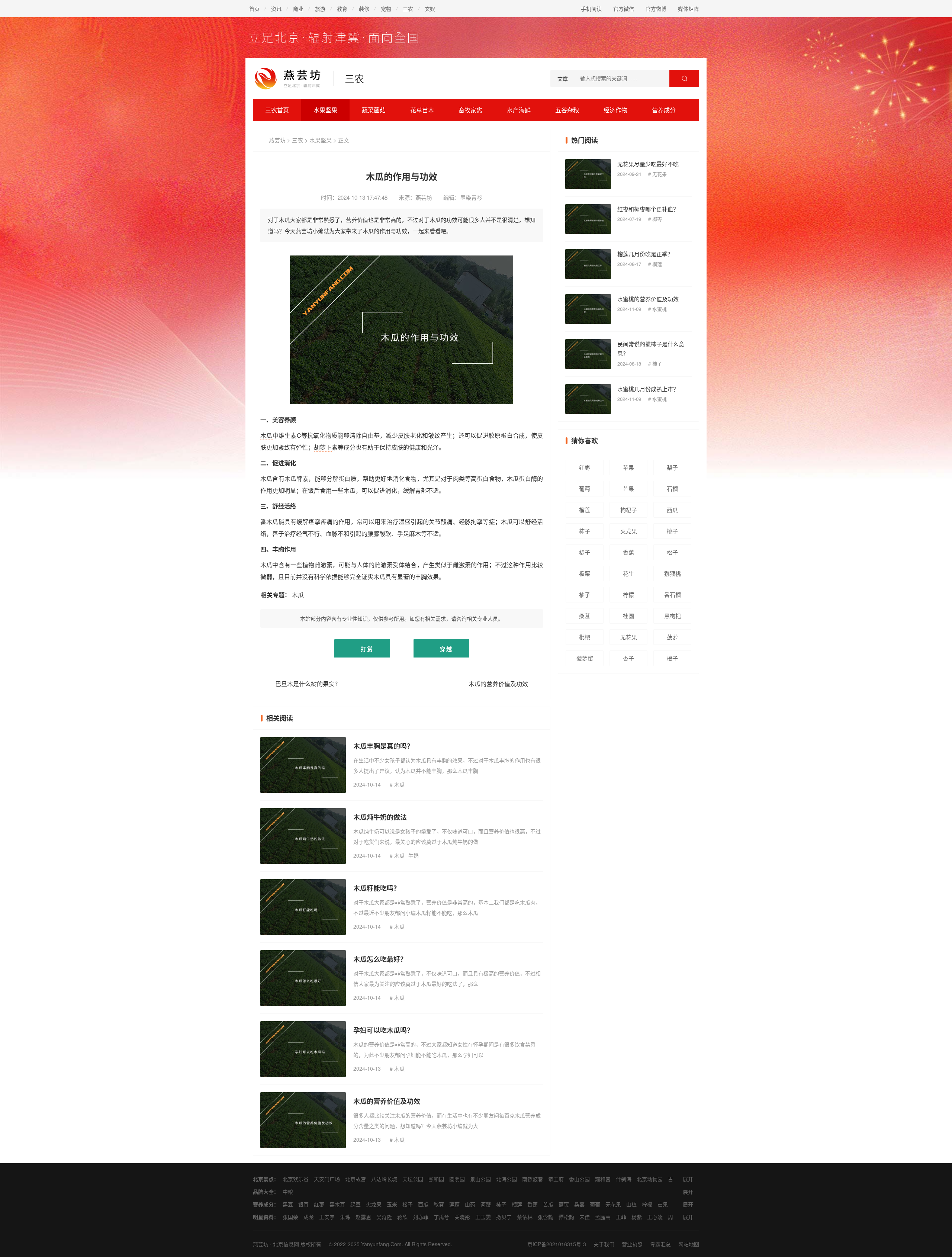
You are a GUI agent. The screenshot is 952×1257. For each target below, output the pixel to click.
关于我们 (604, 1244)
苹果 (628, 467)
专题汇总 (660, 1244)
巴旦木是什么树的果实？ (308, 683)
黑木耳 (337, 1204)
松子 (672, 552)
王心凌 (655, 1217)
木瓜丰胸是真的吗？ (383, 746)
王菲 (621, 1217)
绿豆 (355, 1204)
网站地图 (688, 1244)
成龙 (308, 1217)
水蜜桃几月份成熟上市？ (648, 389)
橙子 (672, 658)
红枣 (584, 467)
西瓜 (672, 510)
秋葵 (439, 1204)
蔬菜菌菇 (374, 110)
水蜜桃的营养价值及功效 (648, 299)
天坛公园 (412, 1179)
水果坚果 (325, 110)
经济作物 (615, 110)
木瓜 (266, 435)
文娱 (430, 8)
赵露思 (363, 1217)
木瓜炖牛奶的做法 (380, 817)
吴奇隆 (384, 1217)
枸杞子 (628, 510)
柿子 (657, 363)
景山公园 (480, 1179)
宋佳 (584, 1217)
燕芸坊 (277, 140)
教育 (342, 8)
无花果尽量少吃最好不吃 (648, 164)
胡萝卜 (323, 447)
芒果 (628, 488)
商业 (298, 8)
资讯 (276, 8)
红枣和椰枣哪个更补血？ (648, 209)
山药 (470, 1204)
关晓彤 (462, 1217)
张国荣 (290, 1217)
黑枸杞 (672, 616)
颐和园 (436, 1179)
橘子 (584, 552)
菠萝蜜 (584, 658)
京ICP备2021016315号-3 (556, 1244)
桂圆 (628, 616)
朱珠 (345, 1217)
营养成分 (664, 110)
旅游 (320, 8)
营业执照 (632, 1244)
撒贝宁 (504, 1217)
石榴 (672, 488)
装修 (364, 8)
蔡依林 (525, 1217)
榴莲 (657, 263)
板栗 (584, 573)
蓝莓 (564, 1204)
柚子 (584, 594)
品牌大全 (263, 1191)
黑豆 (288, 1204)
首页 (254, 8)
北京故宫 (355, 1179)
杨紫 (636, 1217)
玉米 (392, 1204)
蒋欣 (402, 1217)
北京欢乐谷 (296, 1179)
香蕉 (628, 552)
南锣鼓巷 (532, 1179)
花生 (628, 573)
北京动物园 (650, 1179)
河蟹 (485, 1204)
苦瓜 (548, 1204)
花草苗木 (422, 110)
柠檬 (628, 594)
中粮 (288, 1191)
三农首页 (277, 110)
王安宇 (327, 1217)
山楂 (631, 1204)
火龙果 (628, 531)
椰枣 (657, 218)
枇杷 (584, 637)
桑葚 (584, 616)
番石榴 (672, 594)
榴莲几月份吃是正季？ (645, 254)
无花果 (659, 173)
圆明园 (457, 1179)
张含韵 (545, 1217)
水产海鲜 (519, 110)
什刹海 (623, 1179)
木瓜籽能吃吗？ (376, 888)
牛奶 (413, 855)
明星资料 (263, 1217)
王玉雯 (483, 1217)
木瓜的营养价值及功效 (498, 683)
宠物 (386, 8)
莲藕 (454, 1204)
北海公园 (506, 1179)
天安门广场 (327, 1179)
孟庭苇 (603, 1217)
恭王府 (556, 1179)
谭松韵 (566, 1217)
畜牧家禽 (470, 110)
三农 (408, 8)
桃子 (672, 531)
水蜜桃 (659, 308)
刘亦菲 (420, 1217)
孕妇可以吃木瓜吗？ (383, 1030)
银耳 (303, 1204)
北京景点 (263, 1179)
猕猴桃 (672, 573)
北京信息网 (286, 1244)
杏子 (628, 658)
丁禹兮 (441, 1217)
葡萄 (584, 488)
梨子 (672, 467)
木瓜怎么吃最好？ (380, 959)
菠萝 (672, 637)
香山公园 (579, 1179)
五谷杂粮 (567, 110)
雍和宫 (603, 1179)
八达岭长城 (384, 1179)
